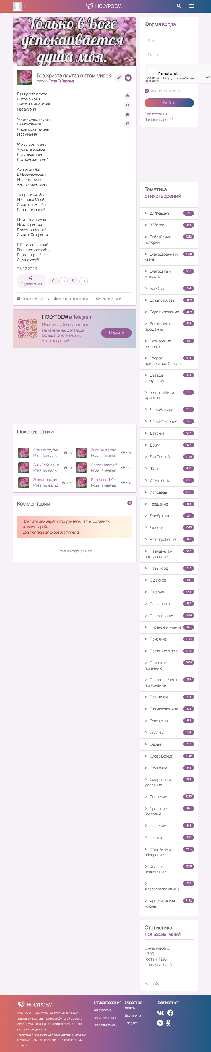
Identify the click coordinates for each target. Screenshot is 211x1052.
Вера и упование (171, 312)
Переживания (171, 615)
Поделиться (31, 284)
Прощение (170, 697)
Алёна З (152, 983)
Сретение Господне (167, 811)
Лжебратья (170, 515)
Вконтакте (133, 1015)
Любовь (171, 527)
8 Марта (170, 225)
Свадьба (170, 732)
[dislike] (74, 281)
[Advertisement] (74, 388)
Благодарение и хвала (168, 256)
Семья (170, 744)
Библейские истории (168, 239)
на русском (102, 1010)
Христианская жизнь (168, 903)
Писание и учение (170, 627)
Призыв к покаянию (168, 665)
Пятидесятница (170, 709)
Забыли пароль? (159, 119)
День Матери (170, 409)
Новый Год (170, 568)
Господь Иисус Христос (168, 395)
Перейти (116, 332)
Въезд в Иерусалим (168, 378)
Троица (170, 837)
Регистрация (156, 114)
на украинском (105, 1017)
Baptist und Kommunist (110, 480)
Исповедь (170, 492)
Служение (170, 768)
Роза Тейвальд (61, 81)
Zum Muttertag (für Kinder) (113, 450)
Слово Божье (171, 756)
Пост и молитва (171, 651)
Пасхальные (170, 604)
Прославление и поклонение (168, 682)
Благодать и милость (168, 273)
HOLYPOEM (55, 317)
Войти (169, 102)
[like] (53, 281)
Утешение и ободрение (168, 852)
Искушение (170, 480)
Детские (170, 433)
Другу (170, 445)
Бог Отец (170, 288)
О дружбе (170, 580)
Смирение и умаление (168, 782)
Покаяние (171, 639)
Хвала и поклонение (168, 869)
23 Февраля (170, 213)
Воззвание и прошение (168, 326)
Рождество (170, 720)
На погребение (170, 539)
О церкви (170, 592)
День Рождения (170, 421)
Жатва (170, 468)
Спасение (171, 796)
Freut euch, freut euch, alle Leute (59, 450)
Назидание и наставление (168, 554)
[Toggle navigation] (191, 6)
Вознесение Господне (167, 343)
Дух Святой (171, 456)
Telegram (131, 1023)
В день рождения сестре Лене (59, 480)
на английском (105, 1025)
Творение (170, 825)
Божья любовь (171, 300)
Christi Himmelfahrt (107, 465)
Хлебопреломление (168, 886)
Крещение (170, 504)
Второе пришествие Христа (168, 360)
